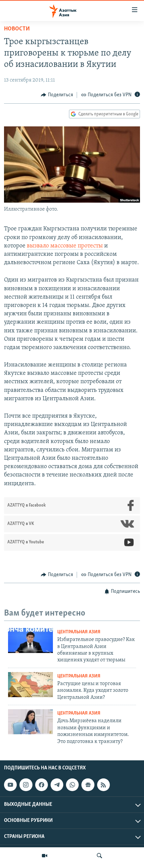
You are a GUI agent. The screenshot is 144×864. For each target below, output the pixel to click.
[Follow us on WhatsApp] (72, 784)
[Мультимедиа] (44, 855)
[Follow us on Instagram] (25, 784)
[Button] (57, 95)
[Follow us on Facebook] (41, 784)
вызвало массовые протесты (65, 246)
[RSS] (103, 784)
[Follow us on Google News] (87, 784)
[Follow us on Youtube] (10, 784)
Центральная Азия (78, 632)
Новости (17, 29)
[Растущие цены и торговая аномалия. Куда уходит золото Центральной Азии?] (30, 684)
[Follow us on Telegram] (57, 784)
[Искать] (99, 855)
